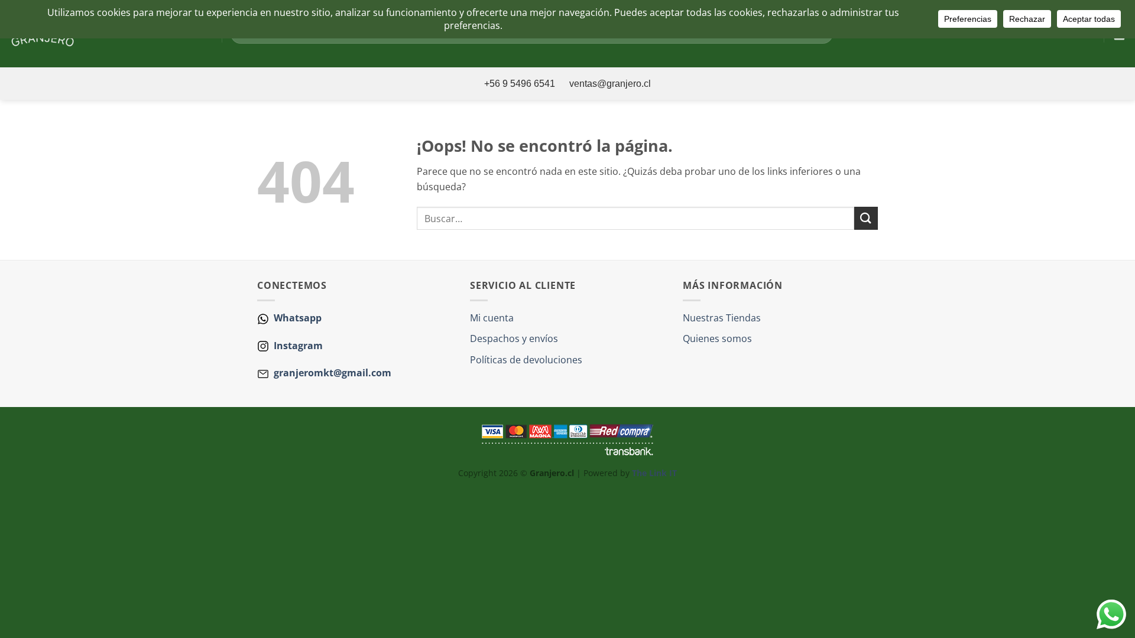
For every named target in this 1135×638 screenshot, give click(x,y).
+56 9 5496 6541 (520, 84)
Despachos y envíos (514, 338)
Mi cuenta (492, 317)
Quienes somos (717, 338)
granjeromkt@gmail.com (332, 372)
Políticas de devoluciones (526, 359)
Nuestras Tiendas (722, 317)
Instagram (297, 345)
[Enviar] (866, 218)
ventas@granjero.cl (610, 84)
